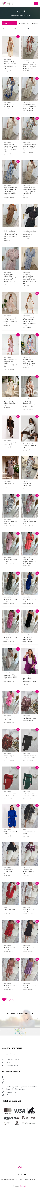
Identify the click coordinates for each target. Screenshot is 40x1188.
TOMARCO (23, 1186)
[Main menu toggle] (36, 3)
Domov (12, 15)
